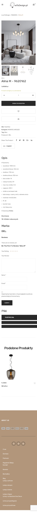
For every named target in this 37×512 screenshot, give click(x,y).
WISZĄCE (17, 129)
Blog (4, 478)
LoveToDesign (5, 15)
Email (4, 283)
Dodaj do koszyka (18, 103)
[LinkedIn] (31, 140)
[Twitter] (20, 140)
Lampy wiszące (7, 485)
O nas (4, 449)
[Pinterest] (23, 140)
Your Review (5, 256)
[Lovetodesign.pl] (18, 4)
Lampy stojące (7, 494)
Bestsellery (6, 474)
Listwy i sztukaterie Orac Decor (12, 496)
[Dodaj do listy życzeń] (18, 111)
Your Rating (5, 251)
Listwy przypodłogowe (10, 501)
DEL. (10, 135)
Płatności (6, 458)
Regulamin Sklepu (8, 463)
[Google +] (27, 140)
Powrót (9, 146)
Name (4, 275)
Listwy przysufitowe (9, 505)
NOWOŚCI (14, 15)
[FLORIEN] (18, 367)
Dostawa (5, 454)
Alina (2, 78)
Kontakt (5, 465)
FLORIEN (3, 383)
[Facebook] (16, 140)
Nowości (5, 469)
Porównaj (18, 119)
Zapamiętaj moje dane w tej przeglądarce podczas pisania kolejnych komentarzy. (17, 295)
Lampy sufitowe (8, 481)
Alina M (21, 15)
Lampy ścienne (7, 490)
